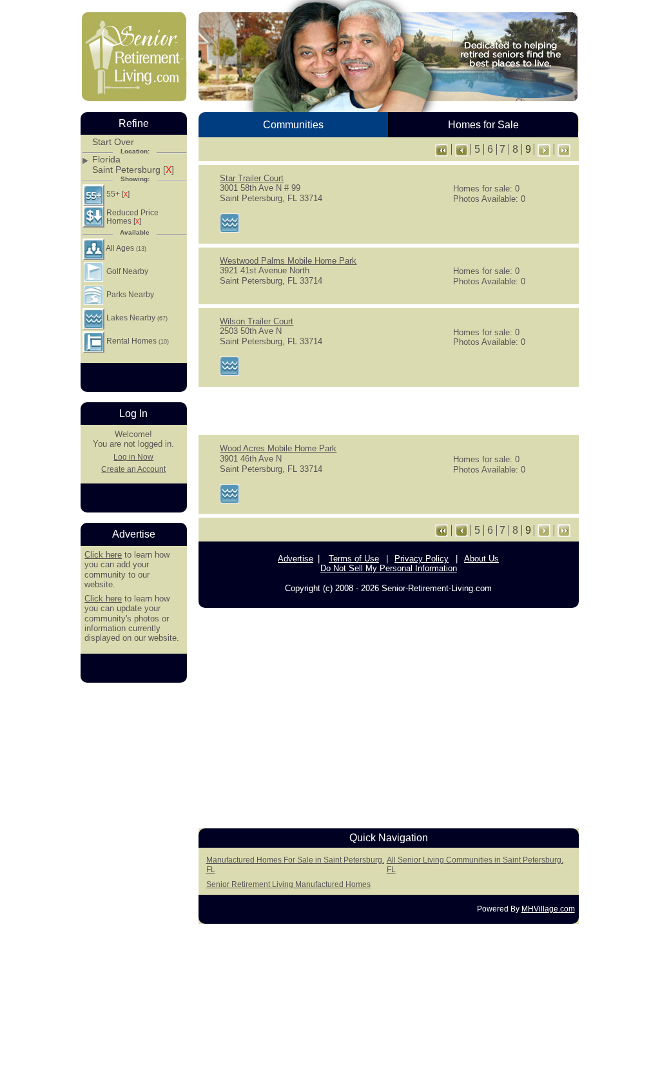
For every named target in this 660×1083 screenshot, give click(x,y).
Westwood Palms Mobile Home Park (288, 261)
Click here (103, 555)
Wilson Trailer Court (256, 321)
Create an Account (133, 469)
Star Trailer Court (252, 178)
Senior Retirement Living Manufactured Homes (288, 884)
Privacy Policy (421, 558)
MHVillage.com (548, 908)
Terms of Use (354, 558)
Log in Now (133, 457)
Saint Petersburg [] (133, 170)
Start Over (113, 142)
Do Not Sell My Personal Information (388, 568)
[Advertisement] (388, 410)
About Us (481, 558)
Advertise (295, 558)
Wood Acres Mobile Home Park (278, 448)
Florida (106, 159)
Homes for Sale (483, 124)
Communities (293, 124)
